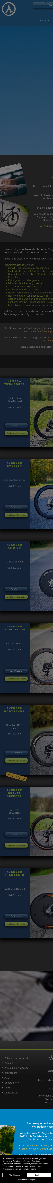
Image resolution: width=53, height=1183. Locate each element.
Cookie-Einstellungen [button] (26, 1179)
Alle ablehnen (14, 1175)
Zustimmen (39, 1175)
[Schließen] (50, 1158)
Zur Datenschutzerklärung (26, 1169)
